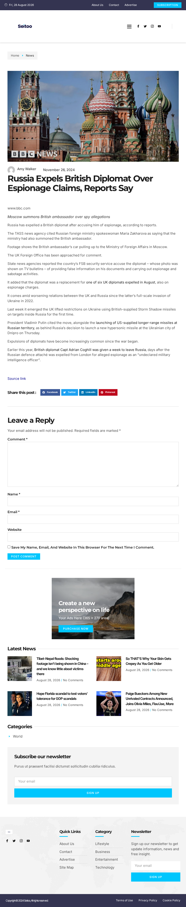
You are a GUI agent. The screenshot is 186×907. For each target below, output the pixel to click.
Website (14, 529)
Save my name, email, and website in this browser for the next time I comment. (82, 547)
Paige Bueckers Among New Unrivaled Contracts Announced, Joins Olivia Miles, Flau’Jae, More (150, 698)
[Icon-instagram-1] (152, 26)
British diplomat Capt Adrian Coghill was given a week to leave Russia (90, 350)
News (30, 55)
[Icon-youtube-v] (159, 26)
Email (13, 512)
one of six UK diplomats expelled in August (120, 282)
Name (13, 494)
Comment (17, 439)
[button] (129, 26)
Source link (16, 378)
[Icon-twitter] (145, 26)
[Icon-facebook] (138, 26)
